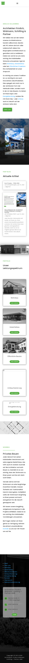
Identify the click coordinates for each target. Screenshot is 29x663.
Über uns (7, 109)
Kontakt (6, 529)
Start (6, 563)
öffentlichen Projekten (17, 66)
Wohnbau (10, 64)
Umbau (20, 99)
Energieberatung (9, 96)
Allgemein (8, 186)
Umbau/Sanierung (10, 574)
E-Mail (14, 614)
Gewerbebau (19, 64)
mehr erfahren (14, 303)
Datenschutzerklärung (12, 582)
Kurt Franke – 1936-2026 (12, 183)
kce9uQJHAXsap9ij (11, 185)
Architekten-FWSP (11, 214)
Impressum (8, 580)
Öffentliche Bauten (10, 572)
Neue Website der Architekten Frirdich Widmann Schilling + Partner (14, 211)
